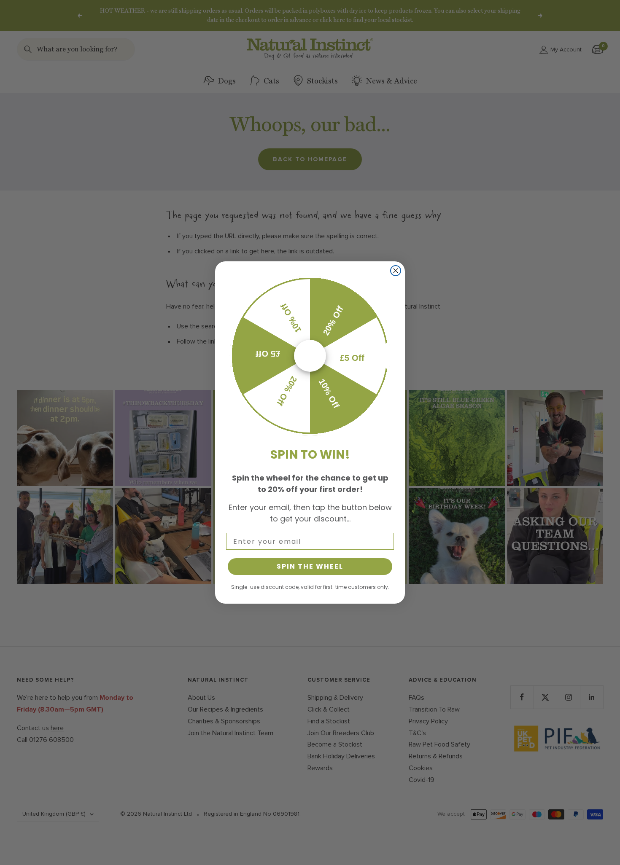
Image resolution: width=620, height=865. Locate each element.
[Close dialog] (396, 271)
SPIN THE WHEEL (310, 566)
